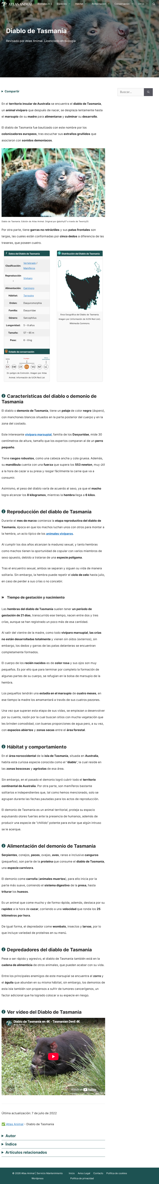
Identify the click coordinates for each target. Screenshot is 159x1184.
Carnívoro (28, 288)
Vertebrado (29, 263)
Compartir (12, 91)
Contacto (98, 1173)
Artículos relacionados (26, 1152)
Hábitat (79, 3)
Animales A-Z (44, 3)
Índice (11, 1144)
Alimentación (99, 3)
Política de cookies (116, 1173)
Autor (10, 1136)
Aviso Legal (84, 1173)
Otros (141, 3)
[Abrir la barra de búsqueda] (153, 4)
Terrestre (28, 295)
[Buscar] (148, 92)
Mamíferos (29, 268)
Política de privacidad (82, 1178)
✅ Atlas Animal (12, 1124)
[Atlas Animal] (17, 4)
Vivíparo (27, 278)
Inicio (72, 1173)
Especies (62, 3)
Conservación (122, 3)
